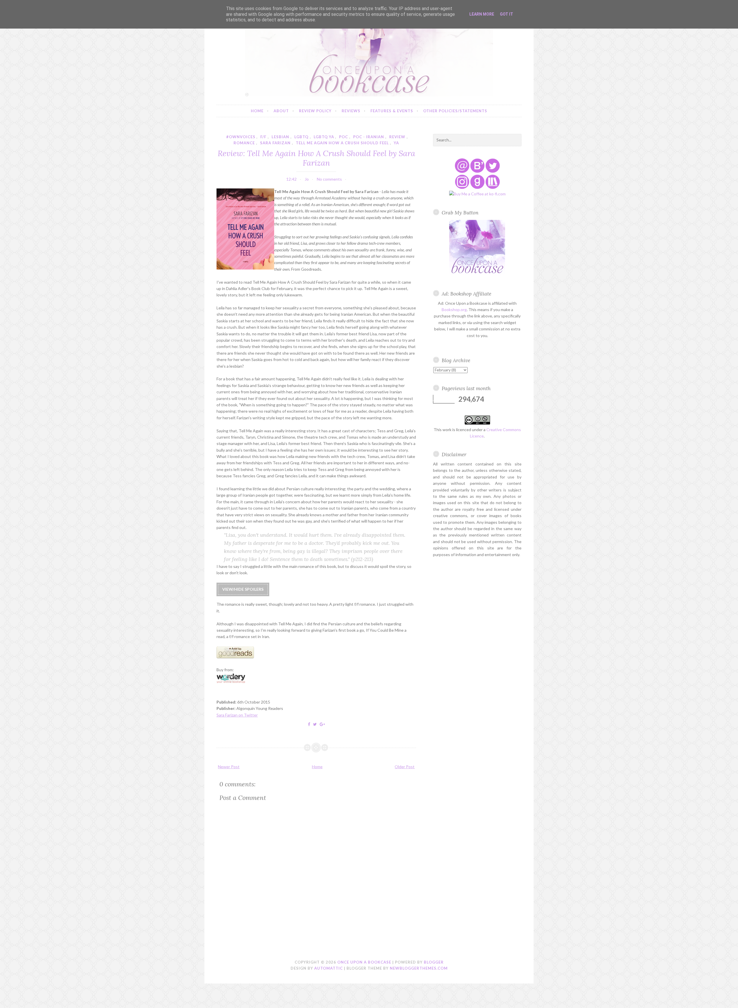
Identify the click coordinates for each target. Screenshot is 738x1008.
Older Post (405, 766)
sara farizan (275, 143)
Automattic (328, 968)
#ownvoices (240, 136)
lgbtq (301, 136)
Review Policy (315, 111)
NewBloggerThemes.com (419, 968)
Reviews (351, 111)
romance (244, 143)
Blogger (434, 962)
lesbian (280, 136)
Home (257, 111)
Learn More (481, 14)
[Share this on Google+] (322, 724)
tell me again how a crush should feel (342, 143)
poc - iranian (368, 136)
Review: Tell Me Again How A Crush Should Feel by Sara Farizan (316, 158)
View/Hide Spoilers (242, 589)
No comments (329, 179)
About (281, 111)
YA (396, 143)
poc (343, 136)
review (397, 136)
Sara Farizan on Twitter (237, 714)
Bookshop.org (454, 309)
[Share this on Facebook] (309, 724)
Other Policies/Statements (455, 111)
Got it (506, 14)
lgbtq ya (324, 136)
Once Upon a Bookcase (364, 962)
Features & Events (391, 111)
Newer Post (229, 766)
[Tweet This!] (315, 724)
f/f (263, 136)
